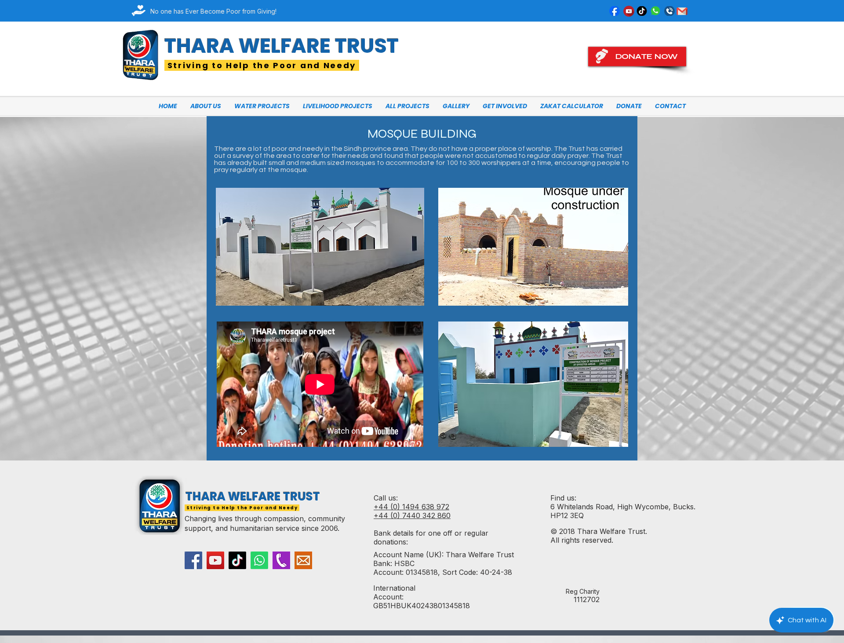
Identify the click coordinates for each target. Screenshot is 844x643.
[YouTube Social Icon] (215, 560)
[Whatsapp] (259, 560)
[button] (262, 106)
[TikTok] (237, 560)
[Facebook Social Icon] (193, 560)
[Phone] (281, 560)
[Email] (303, 560)
